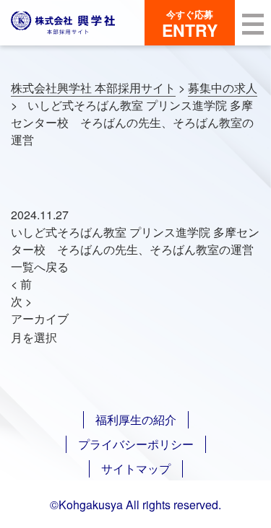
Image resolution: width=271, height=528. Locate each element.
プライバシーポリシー (136, 444)
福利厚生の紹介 (135, 419)
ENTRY (190, 24)
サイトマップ (136, 468)
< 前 (21, 284)
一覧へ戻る (40, 266)
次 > (21, 301)
